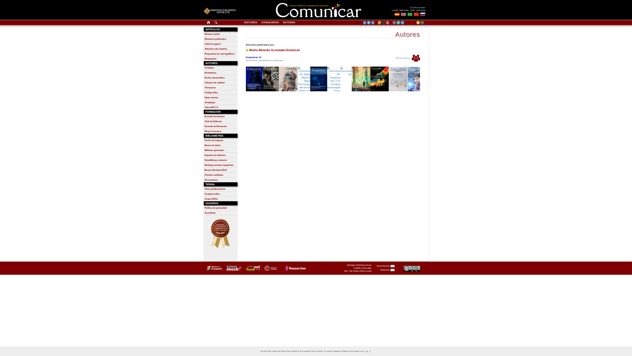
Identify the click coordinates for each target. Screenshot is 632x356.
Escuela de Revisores (216, 126)
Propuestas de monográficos (220, 53)
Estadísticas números (216, 160)
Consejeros (270, 22)
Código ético (211, 92)
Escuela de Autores (214, 116)
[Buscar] (216, 23)
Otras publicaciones (215, 189)
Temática (209, 67)
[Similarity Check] (232, 267)
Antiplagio (210, 102)
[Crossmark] (269, 267)
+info (366, 351)
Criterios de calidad (214, 82)
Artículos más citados (216, 48)
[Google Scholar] (380, 22)
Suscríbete (210, 212)
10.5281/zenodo (417, 8)
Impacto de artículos (215, 155)
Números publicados (215, 39)
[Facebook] (364, 22)
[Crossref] (213, 267)
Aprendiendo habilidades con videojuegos (265, 60)
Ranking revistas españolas (219, 165)
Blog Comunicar (213, 131)
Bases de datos (213, 145)
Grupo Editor (211, 198)
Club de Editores (213, 121)
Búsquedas (211, 58)
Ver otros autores (403, 58)
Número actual (212, 34)
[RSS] (414, 22)
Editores (250, 22)
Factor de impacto (214, 140)
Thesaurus (210, 87)
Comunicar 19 (253, 57)
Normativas (210, 72)
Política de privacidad (216, 208)
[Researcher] (294, 267)
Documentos (211, 179)
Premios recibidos (214, 175)
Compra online (212, 194)
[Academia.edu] (394, 22)
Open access (211, 97)
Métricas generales (214, 150)
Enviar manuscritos (214, 77)
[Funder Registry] (251, 267)
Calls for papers (213, 44)
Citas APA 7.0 (211, 107)
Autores (289, 22)
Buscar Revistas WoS (216, 170)
